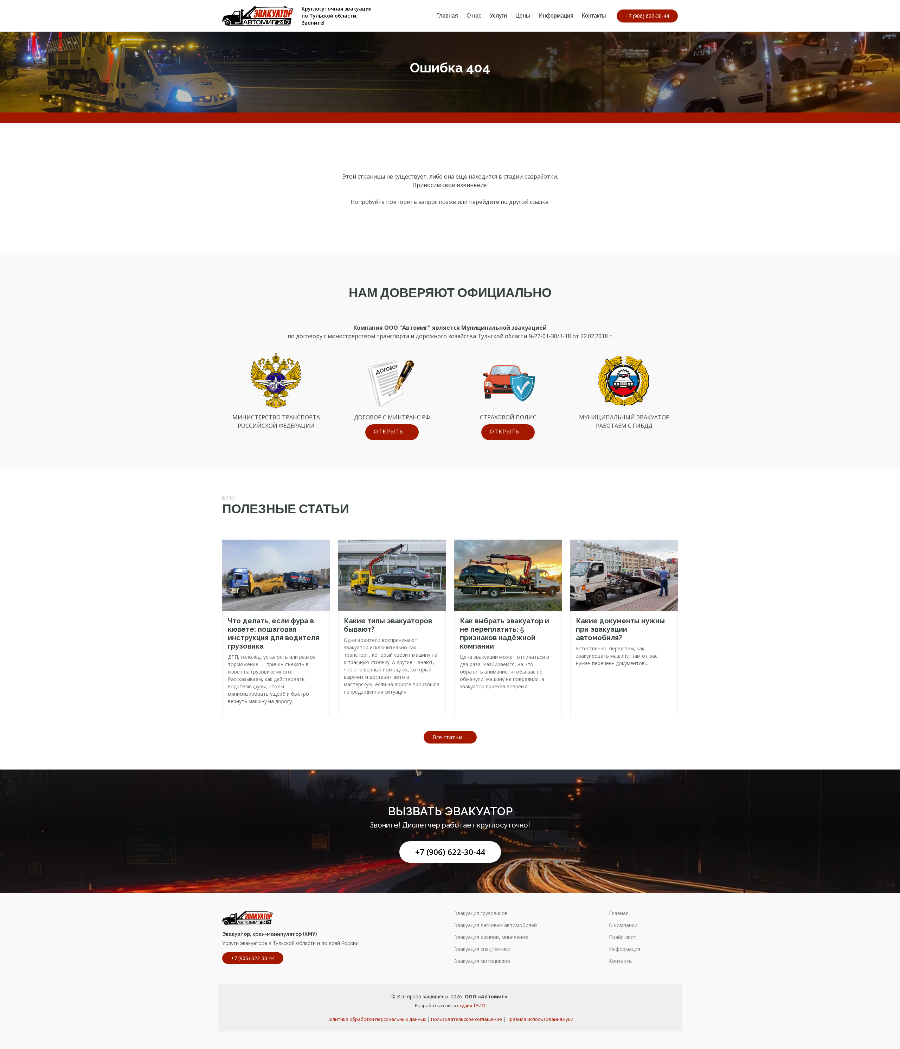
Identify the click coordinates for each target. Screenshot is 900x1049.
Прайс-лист (622, 937)
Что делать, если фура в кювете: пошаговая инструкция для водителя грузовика (273, 633)
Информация (556, 16)
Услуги (498, 16)
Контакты (594, 16)
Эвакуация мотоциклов (482, 961)
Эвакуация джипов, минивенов (491, 937)
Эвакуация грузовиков (481, 913)
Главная (447, 16)
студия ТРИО (471, 1005)
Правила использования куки (540, 1019)
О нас (474, 16)
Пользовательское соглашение (466, 1019)
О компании (623, 925)
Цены (522, 16)
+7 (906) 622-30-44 (450, 852)
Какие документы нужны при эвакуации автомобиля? (620, 629)
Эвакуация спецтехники (482, 949)
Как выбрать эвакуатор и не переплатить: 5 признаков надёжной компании (504, 633)
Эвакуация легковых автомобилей (495, 925)
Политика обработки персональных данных (376, 1019)
